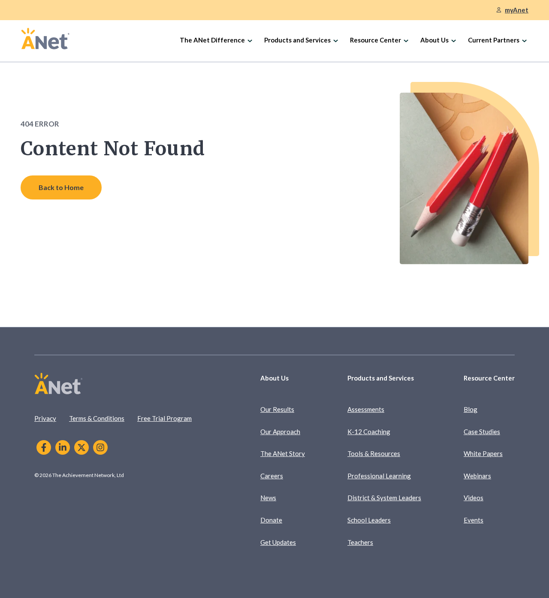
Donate (271, 520)
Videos (473, 497)
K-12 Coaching (368, 431)
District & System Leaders (384, 497)
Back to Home (61, 187)
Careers (271, 476)
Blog (470, 409)
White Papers (483, 453)
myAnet (516, 10)
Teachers (360, 542)
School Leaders (369, 520)
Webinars (477, 476)
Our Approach (280, 431)
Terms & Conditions (96, 418)
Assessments (365, 409)
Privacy (45, 418)
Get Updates (278, 542)
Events (473, 520)
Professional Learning (379, 476)
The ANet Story (282, 453)
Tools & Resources (373, 453)
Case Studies (482, 431)
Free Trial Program (164, 418)
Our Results (277, 409)
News (268, 497)
